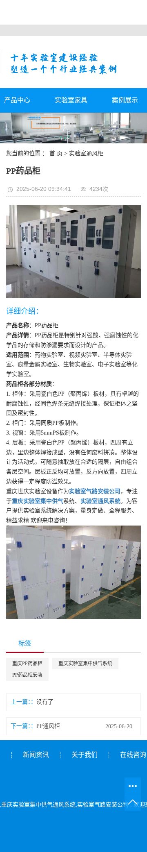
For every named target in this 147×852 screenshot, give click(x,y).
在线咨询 (133, 754)
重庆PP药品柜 (27, 663)
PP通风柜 (48, 726)
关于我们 (84, 754)
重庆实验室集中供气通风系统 (38, 805)
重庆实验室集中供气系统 (85, 663)
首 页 (55, 153)
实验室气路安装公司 (103, 805)
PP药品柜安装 (27, 675)
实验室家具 (71, 100)
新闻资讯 (36, 754)
